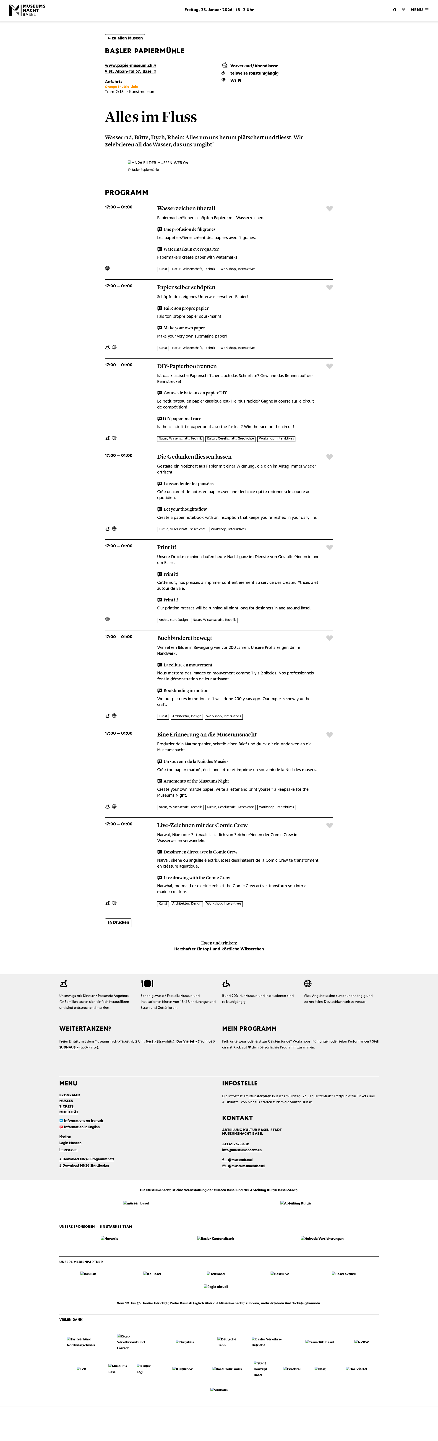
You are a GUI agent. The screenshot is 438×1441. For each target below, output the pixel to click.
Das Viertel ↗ (186, 1041)
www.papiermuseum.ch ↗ (130, 66)
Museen (66, 1101)
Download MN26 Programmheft (86, 1159)
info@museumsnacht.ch (242, 1150)
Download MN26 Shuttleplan (84, 1165)
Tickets (66, 1106)
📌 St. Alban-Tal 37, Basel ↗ (130, 71)
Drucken (118, 922)
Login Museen (70, 1143)
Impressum (68, 1149)
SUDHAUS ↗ (68, 1047)
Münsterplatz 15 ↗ (263, 1096)
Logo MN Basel (43, 10)
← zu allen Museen (125, 38)
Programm (69, 1095)
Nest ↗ (151, 1041)
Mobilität (68, 1112)
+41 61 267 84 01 (236, 1144)
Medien (65, 1136)
